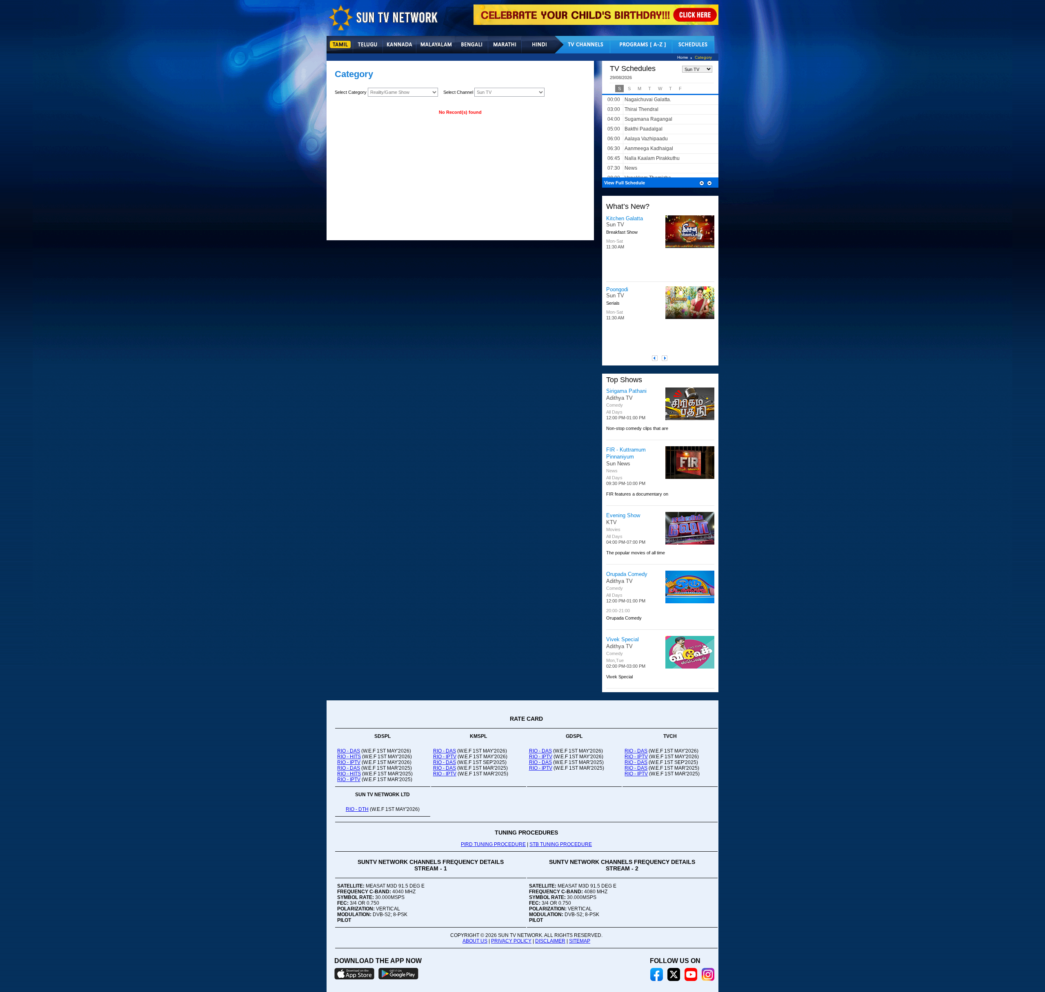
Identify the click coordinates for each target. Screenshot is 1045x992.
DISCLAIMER (550, 941)
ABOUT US (474, 941)
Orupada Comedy (626, 574)
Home (682, 57)
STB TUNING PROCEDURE (560, 844)
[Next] (666, 358)
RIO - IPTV (348, 762)
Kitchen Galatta (624, 218)
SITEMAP (579, 941)
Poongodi (617, 289)
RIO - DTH (357, 809)
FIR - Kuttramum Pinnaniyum (626, 453)
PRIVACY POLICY (511, 941)
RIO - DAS (348, 751)
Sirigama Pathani (626, 391)
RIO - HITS (349, 757)
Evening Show (623, 515)
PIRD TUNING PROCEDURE (493, 844)
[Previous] (657, 358)
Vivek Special (622, 639)
